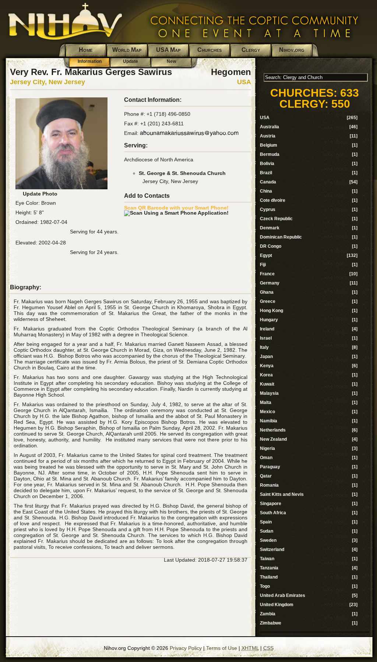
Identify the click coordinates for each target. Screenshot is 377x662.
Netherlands (273, 430)
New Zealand (273, 439)
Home (85, 50)
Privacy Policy (186, 648)
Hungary (269, 319)
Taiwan (267, 558)
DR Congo (270, 246)
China (266, 191)
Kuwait (267, 384)
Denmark (269, 227)
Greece (267, 301)
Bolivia (267, 163)
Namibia (268, 420)
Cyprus (267, 209)
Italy (264, 347)
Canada (268, 182)
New (171, 61)
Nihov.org (291, 50)
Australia (269, 126)
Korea (266, 374)
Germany (269, 283)
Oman (266, 457)
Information (90, 61)
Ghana (267, 292)
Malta (265, 402)
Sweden (268, 540)
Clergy (251, 50)
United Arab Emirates (282, 595)
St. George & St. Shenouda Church (182, 173)
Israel (266, 338)
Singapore (270, 503)
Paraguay (270, 466)
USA (244, 82)
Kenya (267, 365)
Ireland (267, 329)
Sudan (266, 531)
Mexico (267, 411)
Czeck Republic (276, 218)
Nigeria (267, 448)
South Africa (273, 512)
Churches (209, 50)
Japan (266, 356)
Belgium (268, 145)
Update (130, 61)
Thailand (269, 577)
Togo (265, 586)
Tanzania (269, 567)
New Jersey (67, 82)
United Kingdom (276, 604)
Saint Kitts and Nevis (282, 494)
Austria (267, 136)
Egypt (266, 255)
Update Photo (40, 194)
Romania (269, 485)
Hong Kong (271, 310)
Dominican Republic (281, 237)
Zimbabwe (270, 623)
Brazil (266, 172)
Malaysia (269, 393)
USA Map (168, 50)
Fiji (263, 264)
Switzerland (272, 549)
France (267, 273)
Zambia (267, 613)
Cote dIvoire (272, 200)
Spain (266, 522)
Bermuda (269, 154)
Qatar (266, 476)
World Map (126, 50)
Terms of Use (221, 648)
